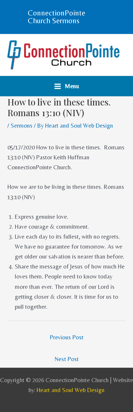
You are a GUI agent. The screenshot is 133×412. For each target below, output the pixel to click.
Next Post (67, 359)
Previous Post (66, 337)
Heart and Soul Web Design (71, 390)
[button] (66, 17)
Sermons (22, 125)
